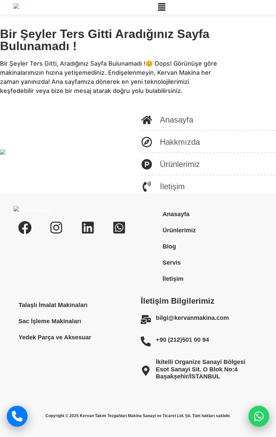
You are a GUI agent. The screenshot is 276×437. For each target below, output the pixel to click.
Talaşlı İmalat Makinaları (53, 305)
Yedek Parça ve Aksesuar (55, 337)
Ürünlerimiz (179, 230)
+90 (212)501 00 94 (182, 339)
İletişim (173, 278)
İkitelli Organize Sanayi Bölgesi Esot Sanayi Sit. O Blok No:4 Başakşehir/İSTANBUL (200, 369)
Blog (169, 246)
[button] (161, 7)
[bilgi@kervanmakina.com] (146, 319)
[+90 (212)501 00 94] (146, 341)
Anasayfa (176, 214)
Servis (172, 262)
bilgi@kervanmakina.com (192, 317)
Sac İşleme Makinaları (50, 321)
